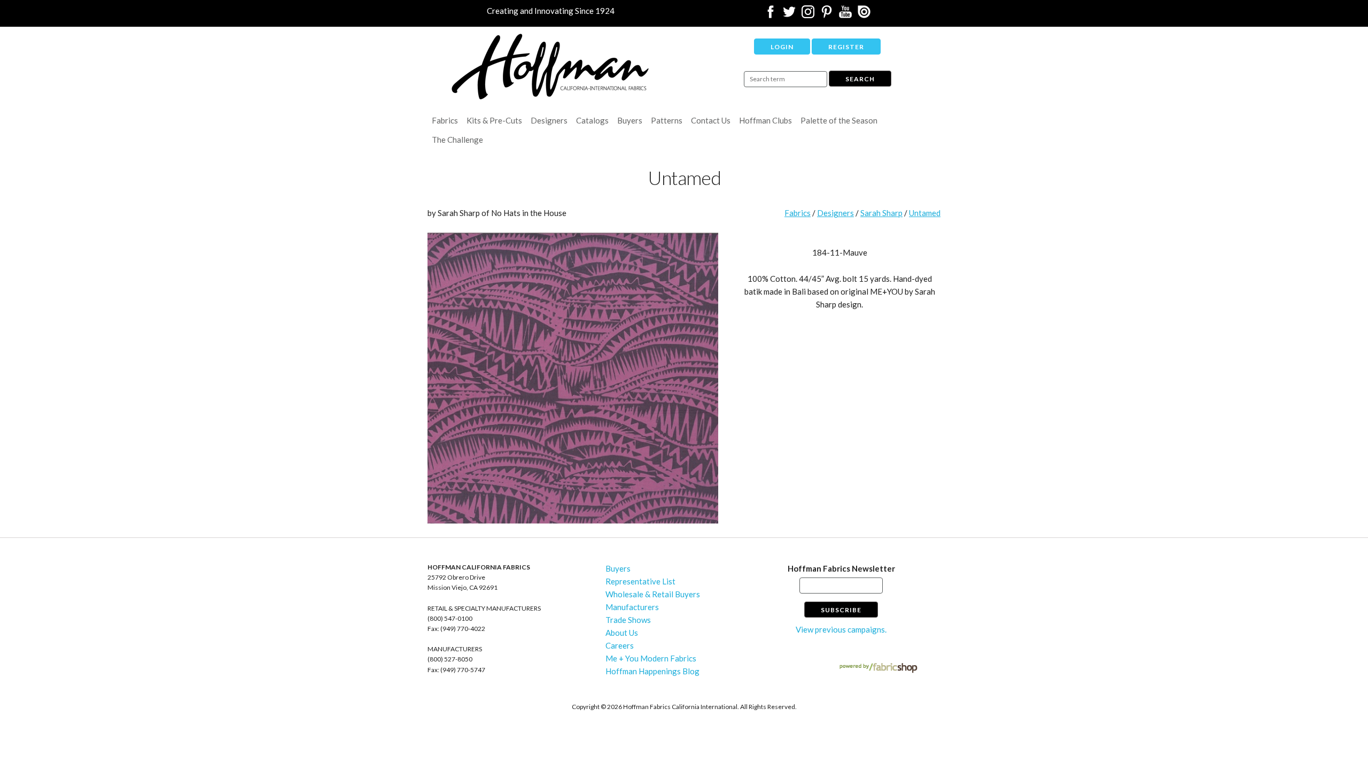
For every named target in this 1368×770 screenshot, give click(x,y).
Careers (619, 645)
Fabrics (445, 120)
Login (782, 47)
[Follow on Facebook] (770, 15)
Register (846, 47)
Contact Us (710, 120)
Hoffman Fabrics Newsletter (841, 568)
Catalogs (592, 120)
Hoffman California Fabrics (550, 66)
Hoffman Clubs (765, 120)
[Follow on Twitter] (789, 15)
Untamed (925, 213)
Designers (549, 120)
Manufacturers (632, 607)
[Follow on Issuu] (864, 15)
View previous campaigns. (841, 629)
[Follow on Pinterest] (826, 15)
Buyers (629, 120)
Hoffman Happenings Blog (652, 671)
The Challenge (457, 139)
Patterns (666, 120)
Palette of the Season (838, 120)
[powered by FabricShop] (878, 668)
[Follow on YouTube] (845, 15)
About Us (621, 632)
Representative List (640, 581)
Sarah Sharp (881, 213)
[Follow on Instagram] (808, 15)
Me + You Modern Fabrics (650, 658)
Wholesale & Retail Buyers (652, 594)
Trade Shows (628, 620)
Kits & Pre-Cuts (494, 120)
